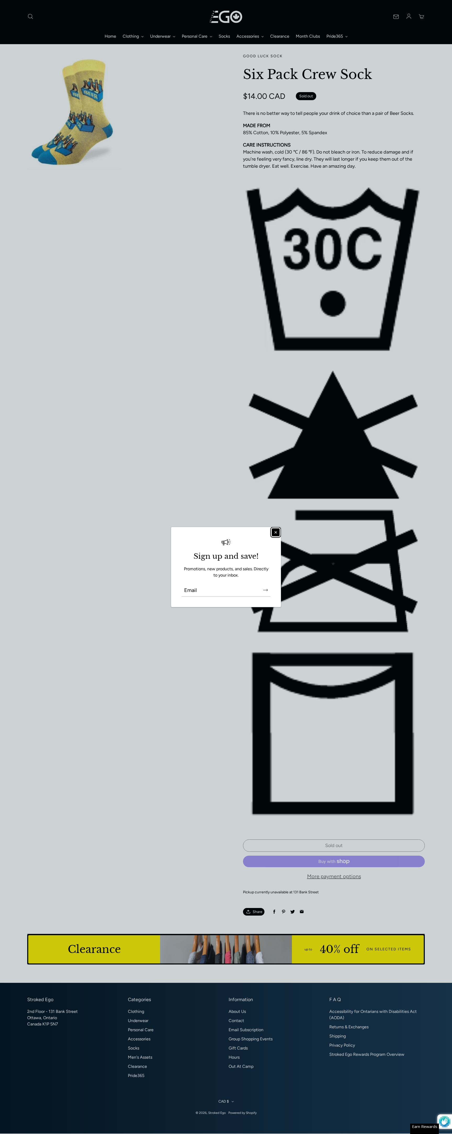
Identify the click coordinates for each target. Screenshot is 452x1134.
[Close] (276, 532)
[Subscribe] (265, 590)
